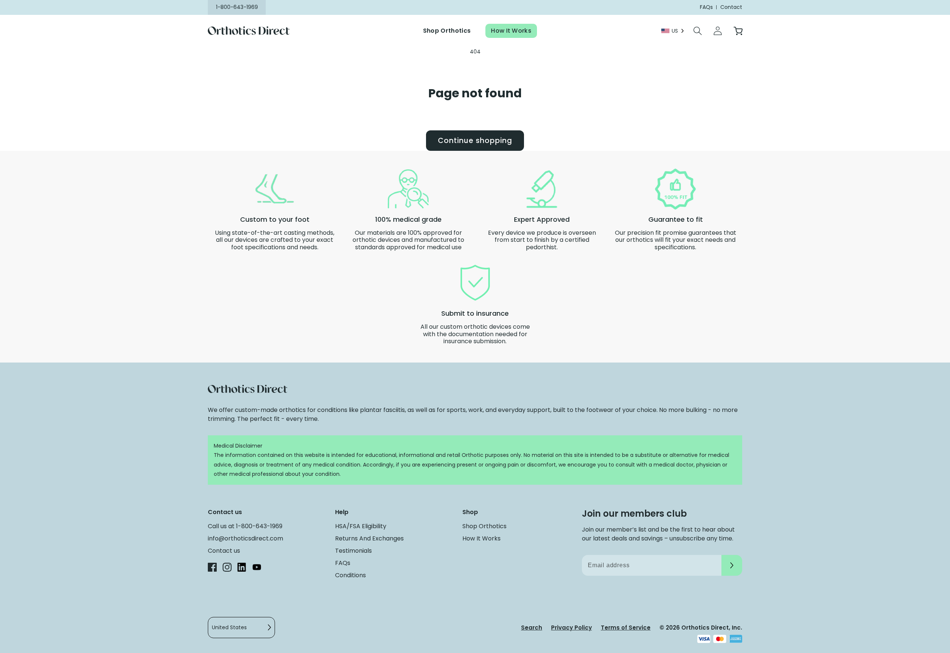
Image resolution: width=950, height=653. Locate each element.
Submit (731, 565)
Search (531, 627)
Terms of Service (626, 627)
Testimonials (353, 550)
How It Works (511, 30)
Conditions (350, 575)
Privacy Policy (571, 627)
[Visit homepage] (253, 31)
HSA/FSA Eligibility (360, 526)
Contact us (224, 550)
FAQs (342, 563)
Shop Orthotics (447, 30)
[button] (698, 31)
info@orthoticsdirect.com (245, 538)
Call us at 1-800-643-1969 (245, 526)
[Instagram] (227, 568)
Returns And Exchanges (369, 538)
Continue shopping (475, 141)
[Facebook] (212, 568)
